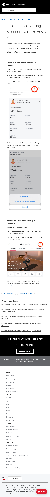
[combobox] (22, 10)
